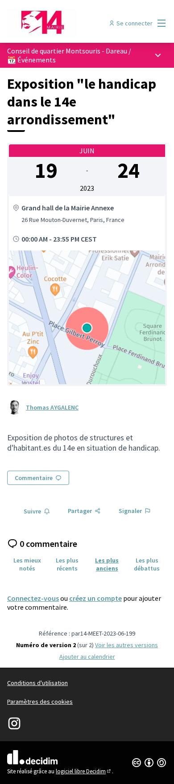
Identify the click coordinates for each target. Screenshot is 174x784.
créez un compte (95, 598)
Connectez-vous (33, 598)
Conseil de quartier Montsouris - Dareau (67, 50)
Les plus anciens (107, 564)
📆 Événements (31, 59)
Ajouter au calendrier (87, 657)
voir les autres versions (126, 645)
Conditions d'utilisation (37, 683)
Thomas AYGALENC (52, 407)
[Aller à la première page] (66, 23)
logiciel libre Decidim (84, 771)
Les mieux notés (27, 564)
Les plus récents (67, 564)
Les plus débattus (147, 564)
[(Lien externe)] (87, 317)
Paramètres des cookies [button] (40, 702)
